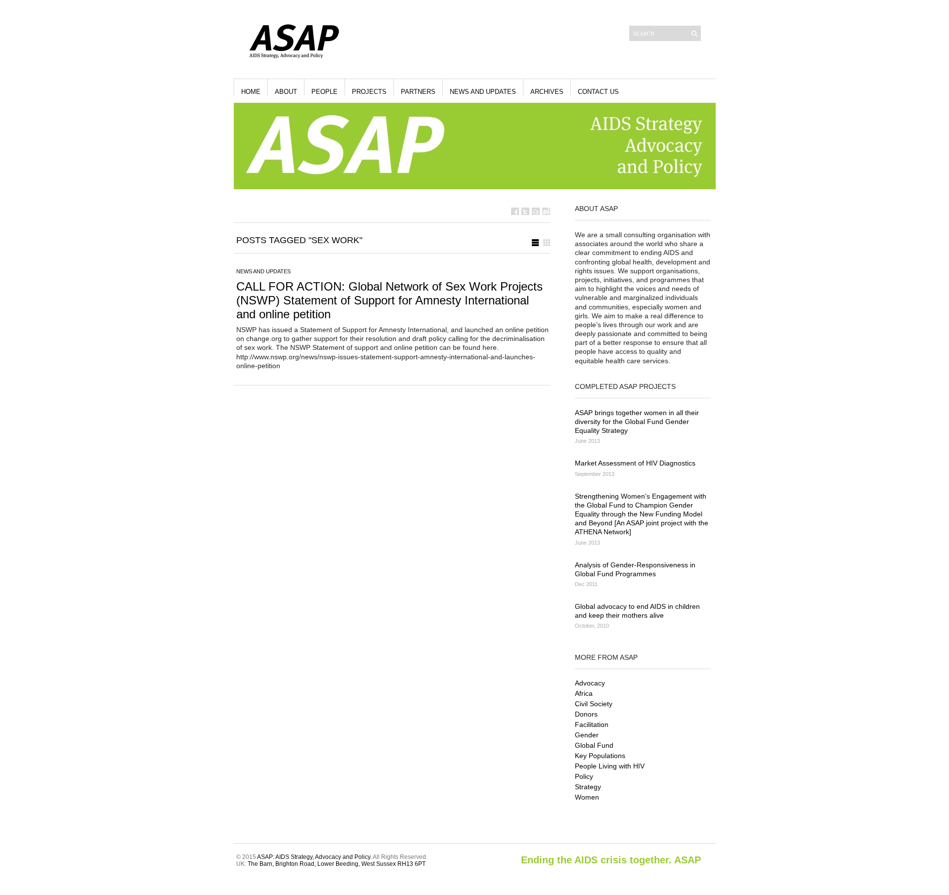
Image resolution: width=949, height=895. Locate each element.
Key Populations (600, 756)
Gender (587, 735)
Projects (369, 91)
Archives (546, 91)
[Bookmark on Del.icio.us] (536, 211)
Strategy (588, 787)
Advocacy (590, 683)
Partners (418, 91)
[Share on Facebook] (515, 211)
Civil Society (593, 704)
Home (250, 91)
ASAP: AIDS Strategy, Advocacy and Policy (313, 856)
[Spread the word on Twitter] (525, 211)
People (324, 91)
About (286, 91)
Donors (586, 714)
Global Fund (594, 745)
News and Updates (483, 91)
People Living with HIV (610, 766)
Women (587, 797)
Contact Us (598, 91)
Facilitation (591, 724)
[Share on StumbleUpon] (546, 211)
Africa (584, 693)
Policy (584, 776)
